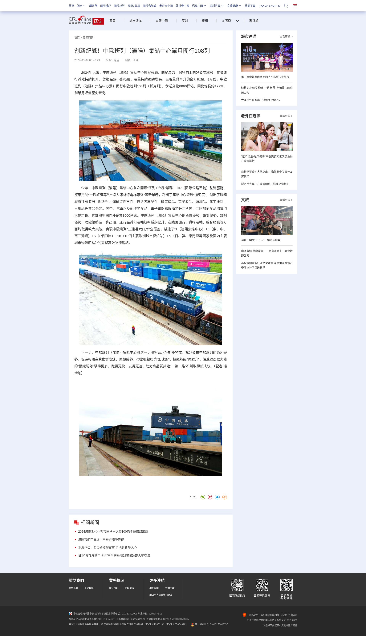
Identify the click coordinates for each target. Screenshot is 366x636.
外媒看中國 (182, 5)
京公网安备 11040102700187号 (211, 624)
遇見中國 (197, 5)
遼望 (116, 60)
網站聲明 (154, 588)
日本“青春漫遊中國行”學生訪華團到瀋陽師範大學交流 (114, 555)
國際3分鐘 (134, 5)
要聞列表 (88, 37)
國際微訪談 (149, 5)
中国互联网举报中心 (83, 613)
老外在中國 (166, 5)
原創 (185, 20)
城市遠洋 (135, 20)
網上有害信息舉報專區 (160, 595)
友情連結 (169, 588)
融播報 (253, 20)
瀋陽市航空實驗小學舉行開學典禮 (101, 539)
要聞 (112, 20)
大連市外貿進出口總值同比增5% (260, 99)
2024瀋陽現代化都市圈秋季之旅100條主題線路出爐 (113, 531)
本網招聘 (89, 588)
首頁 (71, 5)
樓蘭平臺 (250, 5)
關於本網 (73, 588)
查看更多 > (286, 36)
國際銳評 (119, 5)
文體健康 (232, 5)
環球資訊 (113, 588)
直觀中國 (162, 20)
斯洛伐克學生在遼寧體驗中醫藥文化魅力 (265, 183)
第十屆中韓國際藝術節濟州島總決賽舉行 (265, 76)
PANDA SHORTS (269, 5)
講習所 (93, 5)
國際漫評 (105, 5)
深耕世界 (215, 5)
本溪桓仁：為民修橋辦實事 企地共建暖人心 (107, 547)
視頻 (205, 20)
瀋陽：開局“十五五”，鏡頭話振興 (260, 240)
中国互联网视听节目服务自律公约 (86, 624)
